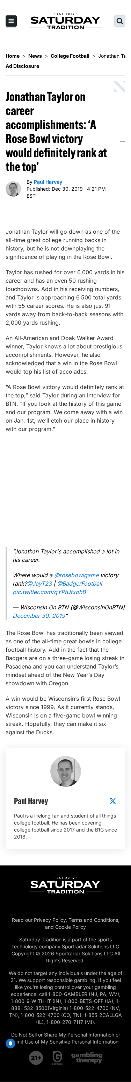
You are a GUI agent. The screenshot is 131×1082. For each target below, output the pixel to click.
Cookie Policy (70, 927)
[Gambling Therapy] (86, 1058)
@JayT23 (39, 583)
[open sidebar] (11, 21)
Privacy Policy (50, 920)
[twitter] (113, 801)
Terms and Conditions (93, 920)
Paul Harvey (48, 182)
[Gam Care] (57, 1058)
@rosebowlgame (76, 575)
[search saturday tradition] (119, 21)
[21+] (36, 1058)
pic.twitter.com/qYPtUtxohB (49, 591)
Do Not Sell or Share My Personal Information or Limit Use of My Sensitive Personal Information (65, 1038)
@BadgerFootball (79, 583)
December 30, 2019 (39, 615)
